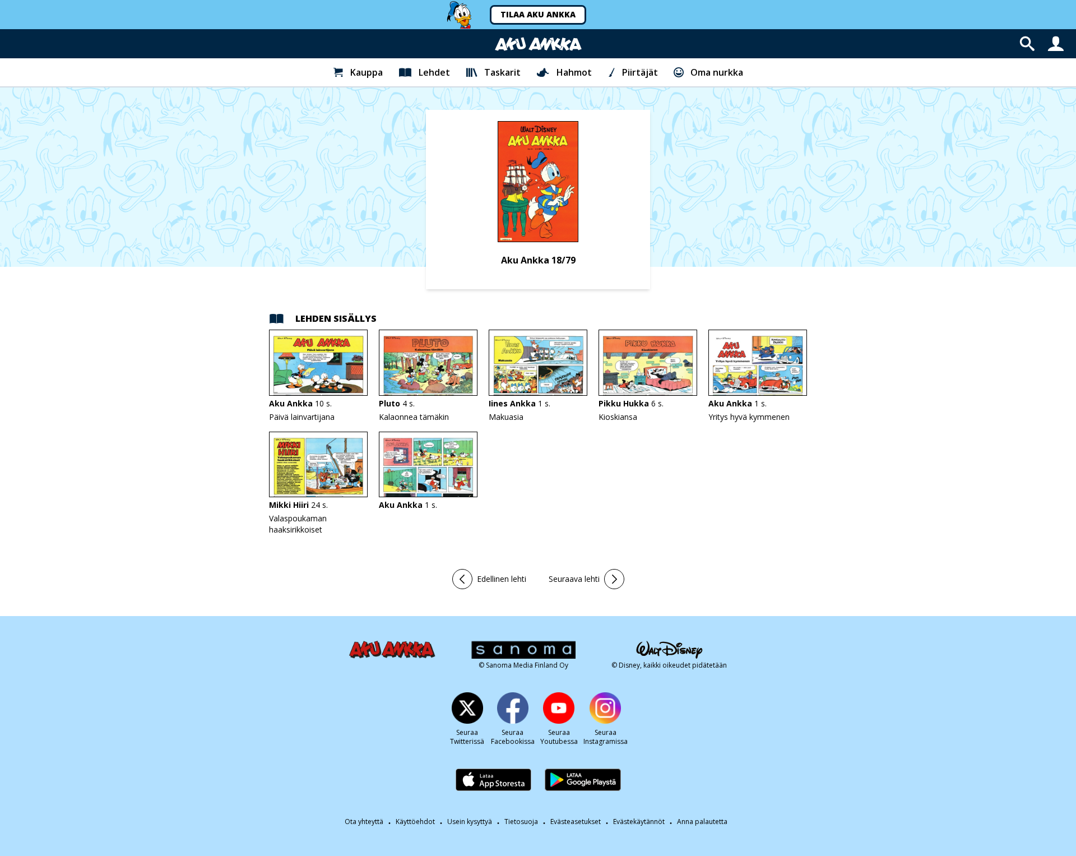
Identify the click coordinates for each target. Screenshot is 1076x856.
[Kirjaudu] (1056, 43)
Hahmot (574, 72)
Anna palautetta (702, 821)
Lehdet (434, 72)
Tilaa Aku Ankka (538, 14)
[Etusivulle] (538, 44)
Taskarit (502, 72)
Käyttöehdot (415, 821)
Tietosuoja (521, 821)
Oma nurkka (716, 72)
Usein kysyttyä (469, 821)
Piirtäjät (640, 72)
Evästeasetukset (575, 821)
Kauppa (366, 72)
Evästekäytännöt (639, 821)
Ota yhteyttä (364, 821)
